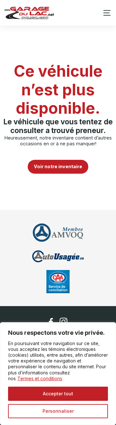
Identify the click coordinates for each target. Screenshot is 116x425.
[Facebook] (51, 322)
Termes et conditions (39, 378)
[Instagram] (64, 322)
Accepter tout (58, 393)
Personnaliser (58, 411)
